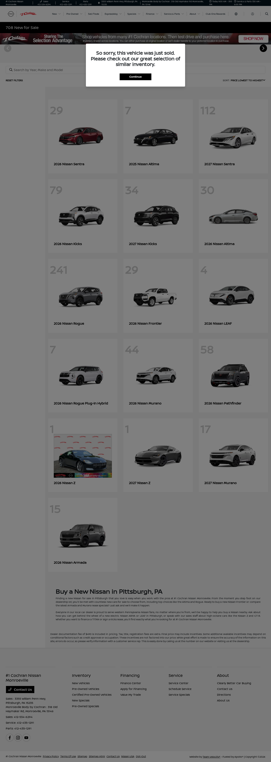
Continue (135, 76)
